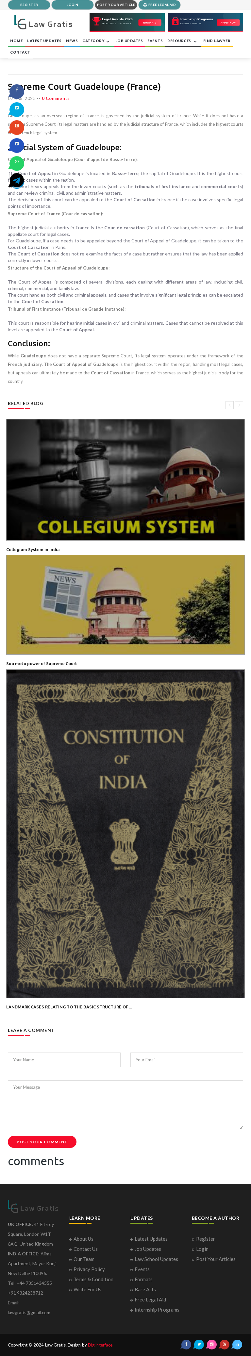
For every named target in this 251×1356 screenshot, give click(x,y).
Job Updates (148, 1249)
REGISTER (29, 5)
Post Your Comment (42, 1141)
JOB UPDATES (129, 41)
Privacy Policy (89, 1269)
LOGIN (72, 5)
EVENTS (155, 41)
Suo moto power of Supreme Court (41, 663)
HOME (16, 41)
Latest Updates (151, 1239)
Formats (144, 1279)
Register (205, 1239)
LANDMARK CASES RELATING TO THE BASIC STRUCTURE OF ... (69, 1007)
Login (202, 1249)
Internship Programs (157, 1310)
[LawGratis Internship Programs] (205, 22)
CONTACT (20, 52)
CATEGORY (93, 41)
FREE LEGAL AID (161, 5)
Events (142, 1269)
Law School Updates (156, 1259)
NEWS (72, 41)
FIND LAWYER (217, 41)
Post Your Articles (216, 1259)
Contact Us (86, 1249)
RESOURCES (179, 41)
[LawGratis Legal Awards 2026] (127, 22)
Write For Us (87, 1289)
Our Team (84, 1259)
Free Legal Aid (150, 1299)
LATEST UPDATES (44, 41)
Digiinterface (100, 1345)
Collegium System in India (33, 549)
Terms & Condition (93, 1279)
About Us (83, 1239)
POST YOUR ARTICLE (116, 5)
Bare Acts (145, 1289)
